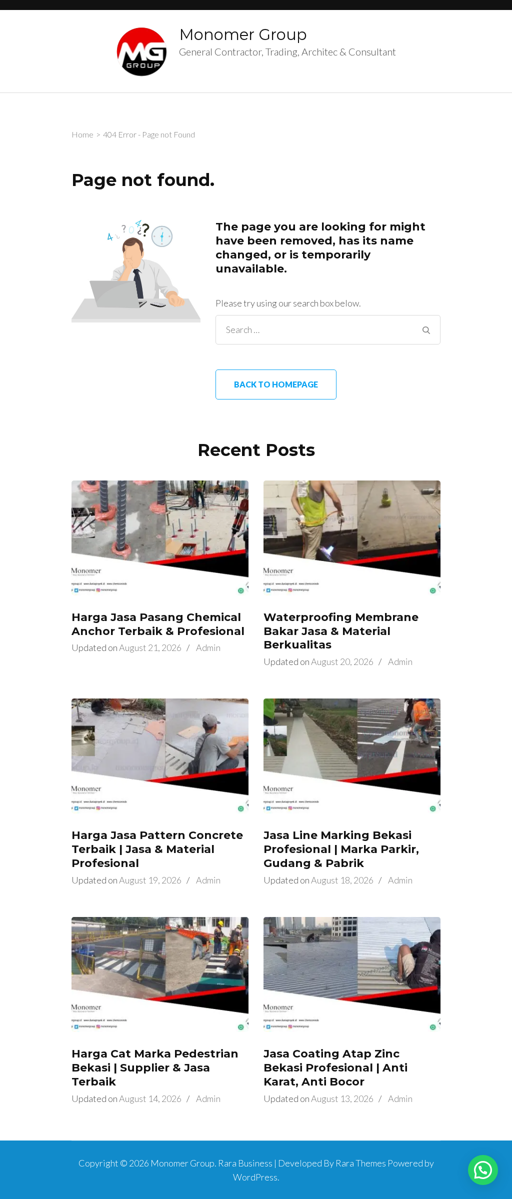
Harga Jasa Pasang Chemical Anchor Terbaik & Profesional (158, 624)
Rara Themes (361, 1163)
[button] (483, 1170)
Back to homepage (276, 384)
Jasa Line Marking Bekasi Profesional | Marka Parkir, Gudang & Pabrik (341, 849)
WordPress (255, 1177)
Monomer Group (243, 34)
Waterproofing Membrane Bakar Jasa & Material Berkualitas (341, 631)
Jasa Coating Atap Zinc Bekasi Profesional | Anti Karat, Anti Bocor (336, 1067)
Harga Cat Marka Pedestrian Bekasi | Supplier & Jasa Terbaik (155, 1067)
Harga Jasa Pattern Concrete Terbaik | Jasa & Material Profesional (157, 849)
